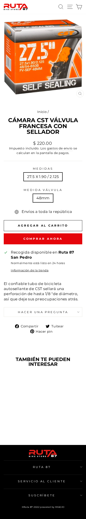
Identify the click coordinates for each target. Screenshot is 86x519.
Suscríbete (42, 495)
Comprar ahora (43, 238)
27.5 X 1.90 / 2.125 (43, 176)
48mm (43, 198)
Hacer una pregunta (43, 312)
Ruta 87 (42, 467)
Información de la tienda (30, 270)
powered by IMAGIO (52, 507)
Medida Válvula (43, 190)
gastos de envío (60, 148)
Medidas (43, 168)
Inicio (42, 112)
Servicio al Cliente (42, 481)
